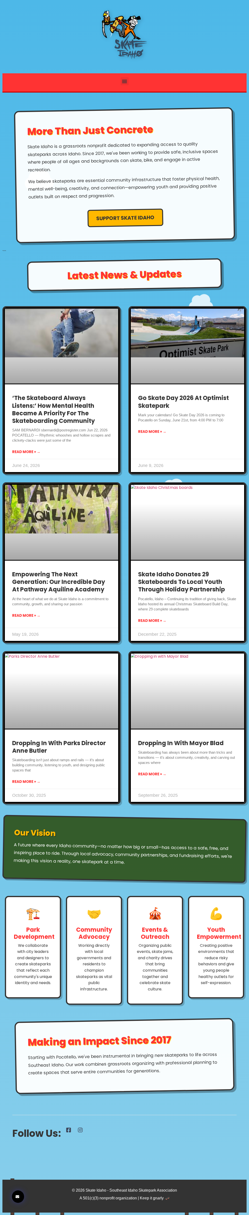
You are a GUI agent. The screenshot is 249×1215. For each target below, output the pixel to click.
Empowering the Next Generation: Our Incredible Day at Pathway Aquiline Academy (58, 581)
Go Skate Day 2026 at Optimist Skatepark (183, 401)
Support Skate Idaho (125, 218)
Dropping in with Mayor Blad (181, 743)
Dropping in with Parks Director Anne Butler (59, 747)
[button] (125, 81)
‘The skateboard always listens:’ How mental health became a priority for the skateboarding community (53, 409)
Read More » (24, 452)
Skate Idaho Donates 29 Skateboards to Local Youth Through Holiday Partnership (181, 581)
